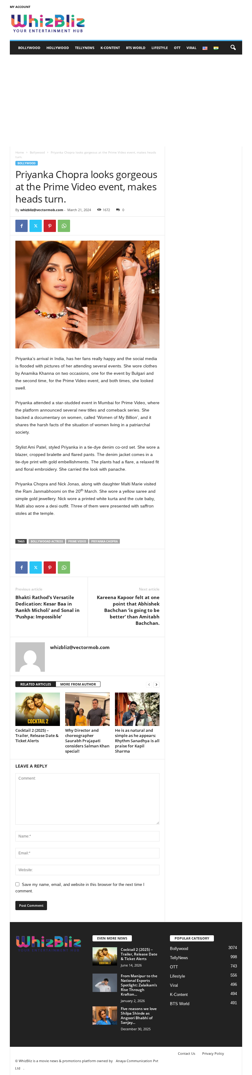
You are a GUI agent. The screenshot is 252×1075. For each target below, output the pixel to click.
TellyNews (84, 47)
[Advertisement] (126, 100)
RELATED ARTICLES (35, 684)
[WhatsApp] (64, 226)
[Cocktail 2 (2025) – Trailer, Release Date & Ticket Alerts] (37, 709)
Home (19, 152)
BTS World (135, 47)
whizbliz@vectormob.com (41, 209)
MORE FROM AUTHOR (78, 684)
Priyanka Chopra (104, 541)
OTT (177, 47)
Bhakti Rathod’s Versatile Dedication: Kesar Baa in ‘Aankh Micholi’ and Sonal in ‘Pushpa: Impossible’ (47, 607)
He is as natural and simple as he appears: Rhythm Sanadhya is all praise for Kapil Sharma (137, 740)
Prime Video (77, 541)
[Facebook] (21, 226)
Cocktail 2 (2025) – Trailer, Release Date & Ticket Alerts (37, 735)
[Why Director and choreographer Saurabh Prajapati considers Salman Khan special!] (87, 709)
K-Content (110, 47)
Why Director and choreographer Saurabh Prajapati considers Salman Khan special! (87, 740)
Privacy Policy (213, 1053)
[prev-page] (149, 684)
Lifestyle (160, 47)
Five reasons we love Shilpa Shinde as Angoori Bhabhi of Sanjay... (139, 1015)
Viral (191, 47)
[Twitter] (36, 226)
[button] (233, 48)
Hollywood (57, 47)
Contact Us (186, 1053)
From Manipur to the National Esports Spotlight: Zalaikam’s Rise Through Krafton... (139, 985)
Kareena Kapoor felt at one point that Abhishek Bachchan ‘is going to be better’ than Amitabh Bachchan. (128, 610)
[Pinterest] (50, 226)
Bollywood (29, 47)
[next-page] (156, 684)
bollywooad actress (47, 541)
